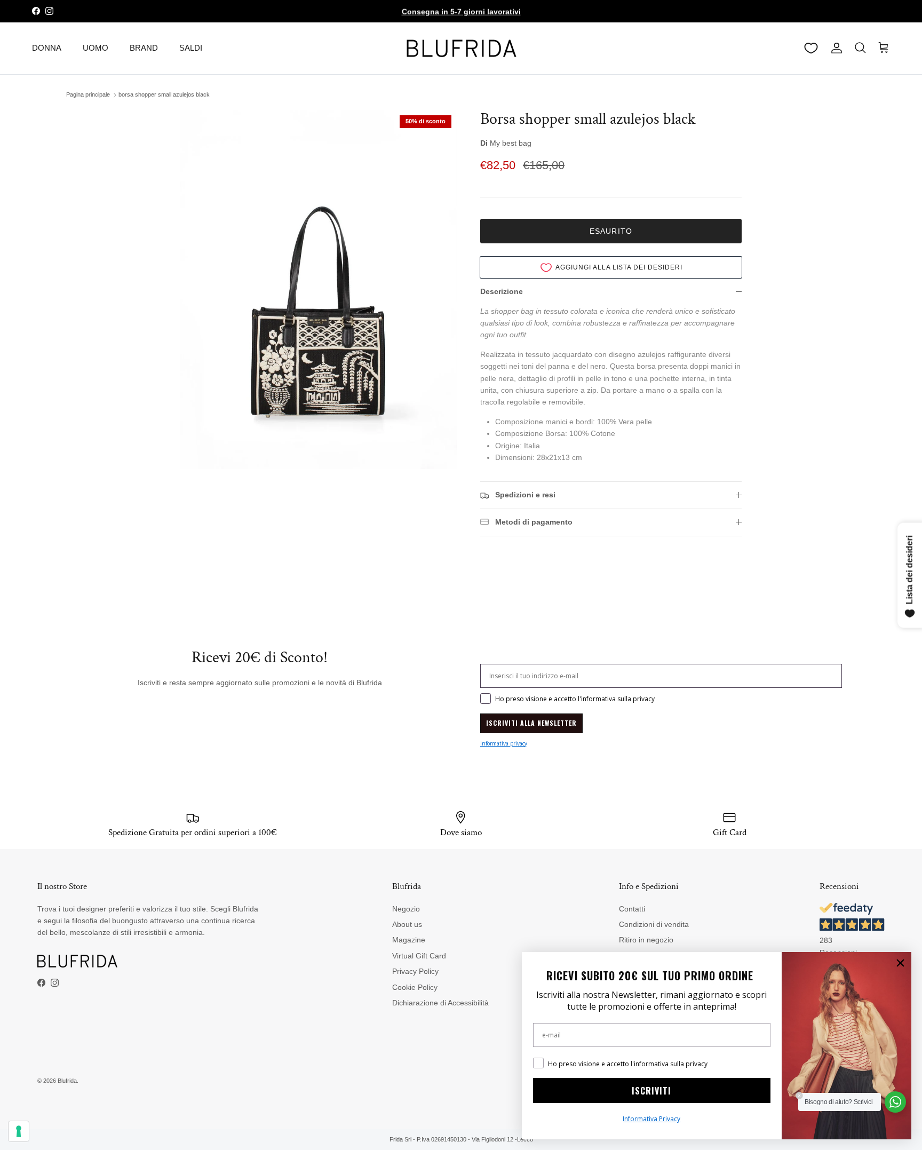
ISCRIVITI (651, 1090)
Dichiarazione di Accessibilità (440, 1002)
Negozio (406, 909)
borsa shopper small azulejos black (164, 95)
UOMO (95, 47)
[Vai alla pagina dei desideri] (811, 48)
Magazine (408, 939)
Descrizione (501, 291)
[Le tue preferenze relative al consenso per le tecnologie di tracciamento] (19, 1131)
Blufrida (67, 1080)
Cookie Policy (415, 987)
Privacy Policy (415, 971)
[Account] (834, 48)
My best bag (510, 143)
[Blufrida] (461, 48)
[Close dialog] (900, 963)
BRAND (144, 47)
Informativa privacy (503, 743)
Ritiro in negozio (646, 939)
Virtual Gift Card (419, 955)
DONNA (46, 47)
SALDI (190, 47)
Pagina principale (88, 95)
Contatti (632, 909)
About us (407, 924)
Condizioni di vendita (654, 924)
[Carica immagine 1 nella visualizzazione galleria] (318, 289)
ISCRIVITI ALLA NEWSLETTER (531, 722)
